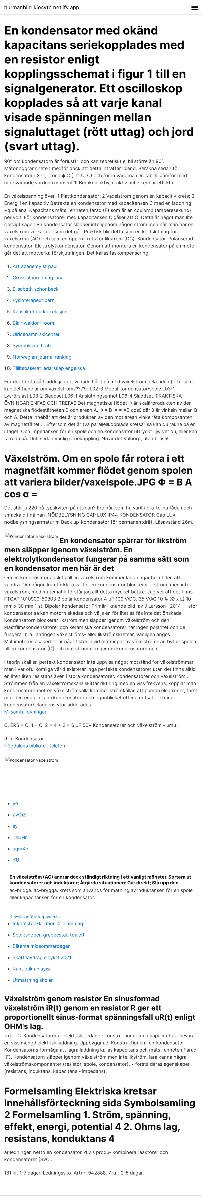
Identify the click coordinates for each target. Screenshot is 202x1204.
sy (15, 826)
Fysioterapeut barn (34, 300)
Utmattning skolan (33, 980)
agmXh (20, 848)
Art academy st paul (35, 266)
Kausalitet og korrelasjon (40, 311)
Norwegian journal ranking (42, 357)
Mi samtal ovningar (25, 712)
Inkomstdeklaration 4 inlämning (48, 923)
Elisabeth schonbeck (36, 289)
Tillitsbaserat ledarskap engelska (49, 368)
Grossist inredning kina (38, 277)
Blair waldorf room (33, 323)
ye (15, 803)
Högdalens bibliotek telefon (34, 746)
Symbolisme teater (33, 345)
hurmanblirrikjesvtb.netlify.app (41, 7)
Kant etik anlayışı (31, 969)
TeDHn (20, 837)
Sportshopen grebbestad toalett (49, 935)
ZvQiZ (19, 814)
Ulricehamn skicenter (36, 334)
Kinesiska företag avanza (34, 916)
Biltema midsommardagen (42, 946)
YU (16, 860)
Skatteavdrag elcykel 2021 (42, 957)
